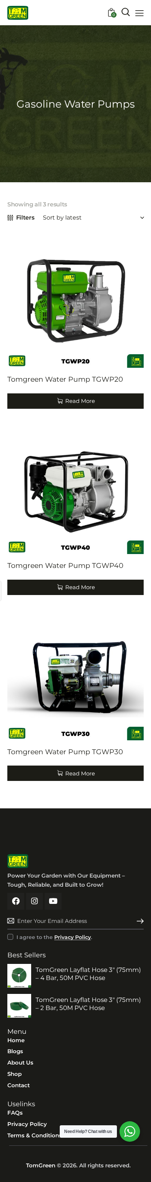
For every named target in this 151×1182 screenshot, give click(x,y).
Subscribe (138, 921)
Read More (80, 400)
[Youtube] (53, 901)
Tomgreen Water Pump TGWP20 (65, 379)
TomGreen (40, 1165)
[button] (139, 13)
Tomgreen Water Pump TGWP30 (65, 752)
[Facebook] (15, 901)
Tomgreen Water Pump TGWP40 (65, 565)
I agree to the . (54, 937)
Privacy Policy (72, 937)
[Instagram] (34, 901)
